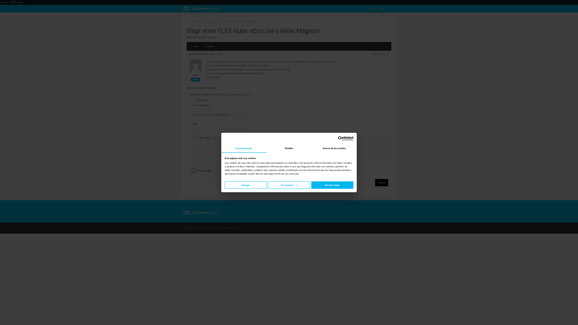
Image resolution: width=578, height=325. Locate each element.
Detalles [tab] (289, 148)
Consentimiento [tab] (243, 148)
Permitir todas (332, 185)
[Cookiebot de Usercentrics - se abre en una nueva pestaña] (340, 138)
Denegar (245, 185)
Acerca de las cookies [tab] (334, 148)
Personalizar (287, 185)
